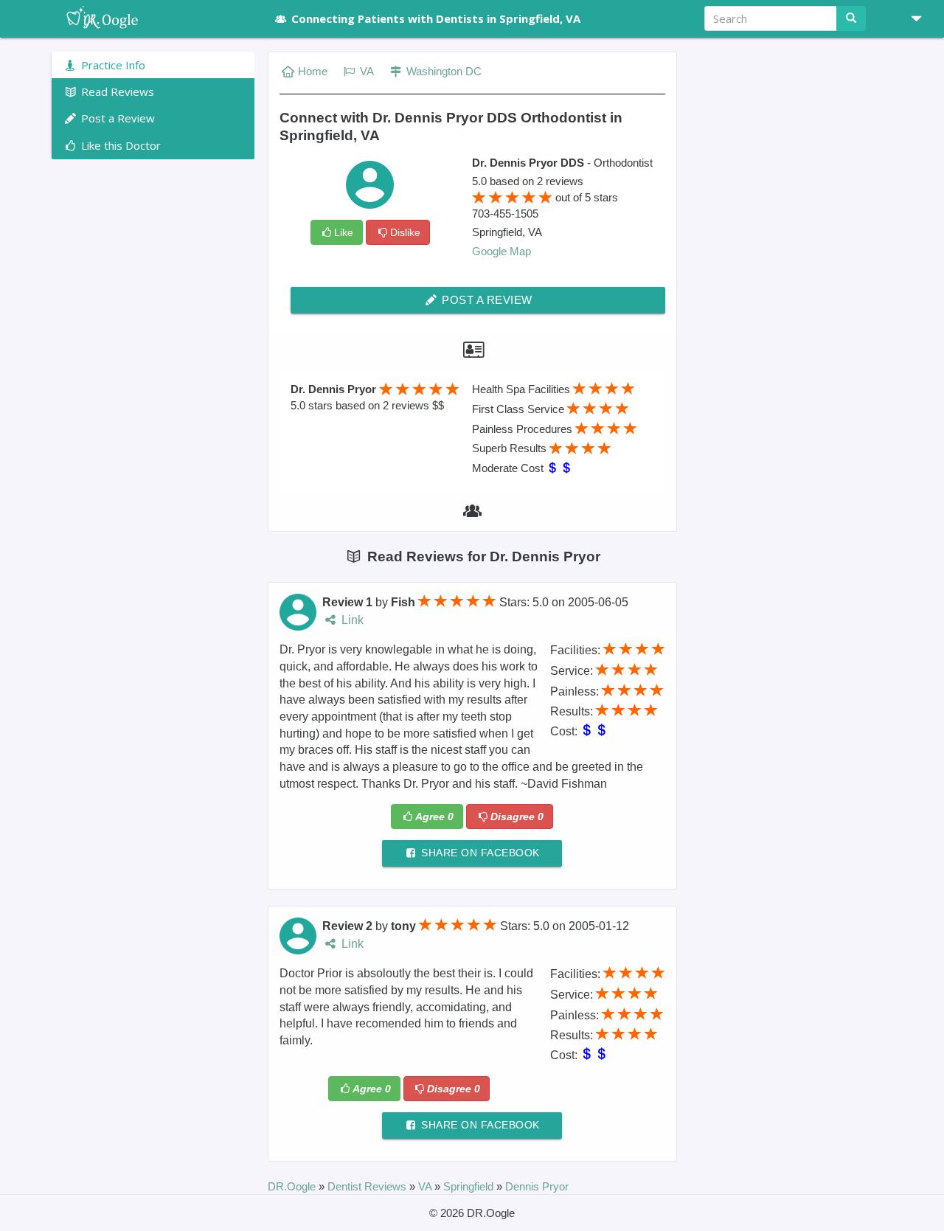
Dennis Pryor (537, 1186)
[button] (911, 18)
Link (351, 620)
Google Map (501, 251)
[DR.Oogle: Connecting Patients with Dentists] (153, 18)
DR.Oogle (293, 1186)
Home (312, 71)
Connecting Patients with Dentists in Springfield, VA (435, 18)
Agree (434, 816)
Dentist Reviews (368, 1186)
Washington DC (442, 71)
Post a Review (485, 300)
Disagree (517, 816)
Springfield (469, 1186)
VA (365, 71)
